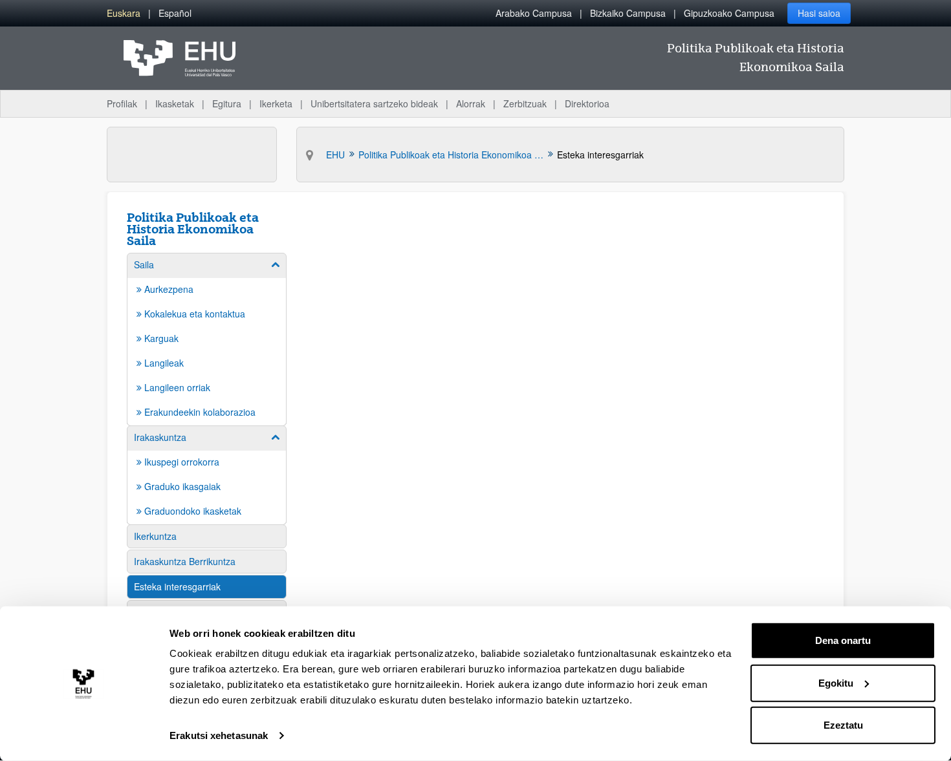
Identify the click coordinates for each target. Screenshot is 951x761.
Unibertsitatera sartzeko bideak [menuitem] (374, 103)
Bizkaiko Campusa (628, 12)
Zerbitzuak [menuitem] (525, 103)
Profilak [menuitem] (122, 103)
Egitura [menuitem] (226, 103)
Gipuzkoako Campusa (729, 12)
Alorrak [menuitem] (470, 103)
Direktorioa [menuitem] (587, 103)
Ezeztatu (843, 725)
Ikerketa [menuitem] (275, 103)
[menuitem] (123, 13)
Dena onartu (843, 640)
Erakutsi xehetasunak (218, 735)
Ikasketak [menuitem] (174, 103)
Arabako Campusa (534, 12)
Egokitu (835, 682)
